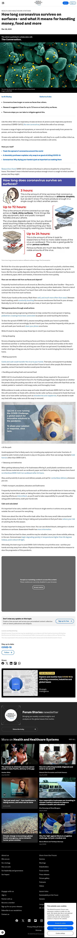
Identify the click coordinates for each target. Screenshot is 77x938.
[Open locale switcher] (2, 932)
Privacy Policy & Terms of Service (38, 927)
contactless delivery (59, 478)
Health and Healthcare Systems (16, 11)
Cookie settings (60, 933)
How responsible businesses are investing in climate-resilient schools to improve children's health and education (57, 802)
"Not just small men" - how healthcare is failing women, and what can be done (19, 801)
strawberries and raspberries (45, 396)
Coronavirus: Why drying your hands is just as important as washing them (32, 160)
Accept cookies (38, 587)
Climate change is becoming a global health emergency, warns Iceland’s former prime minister (18, 838)
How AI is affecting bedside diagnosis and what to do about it (56, 768)
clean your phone (31, 326)
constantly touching (26, 300)
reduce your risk (68, 519)
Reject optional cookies (60, 928)
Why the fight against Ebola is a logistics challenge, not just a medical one (55, 837)
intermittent (22, 496)
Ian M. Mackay (7, 97)
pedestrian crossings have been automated (18, 316)
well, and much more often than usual (52, 298)
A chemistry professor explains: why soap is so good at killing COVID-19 (31, 155)
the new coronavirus (31, 124)
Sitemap (39, 930)
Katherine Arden (46, 97)
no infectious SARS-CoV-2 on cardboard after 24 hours (23, 473)
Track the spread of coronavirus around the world (23, 151)
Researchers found (9, 169)
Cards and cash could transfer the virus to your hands (22, 362)
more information (44, 529)
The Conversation (11, 39)
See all (72, 739)
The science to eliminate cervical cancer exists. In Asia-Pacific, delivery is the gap (18, 768)
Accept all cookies (60, 923)
